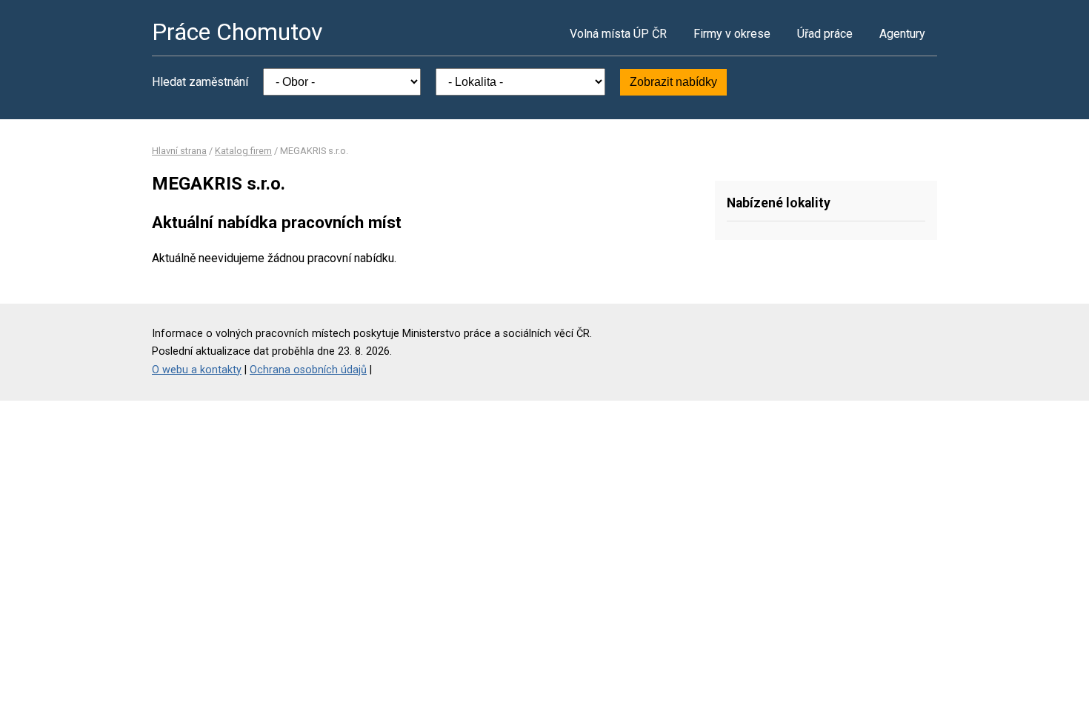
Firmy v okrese (731, 34)
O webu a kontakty (197, 370)
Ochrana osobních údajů (308, 370)
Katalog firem (243, 150)
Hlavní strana (179, 150)
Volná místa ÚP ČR (618, 34)
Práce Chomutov (237, 32)
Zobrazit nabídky (673, 82)
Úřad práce (825, 34)
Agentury (902, 34)
